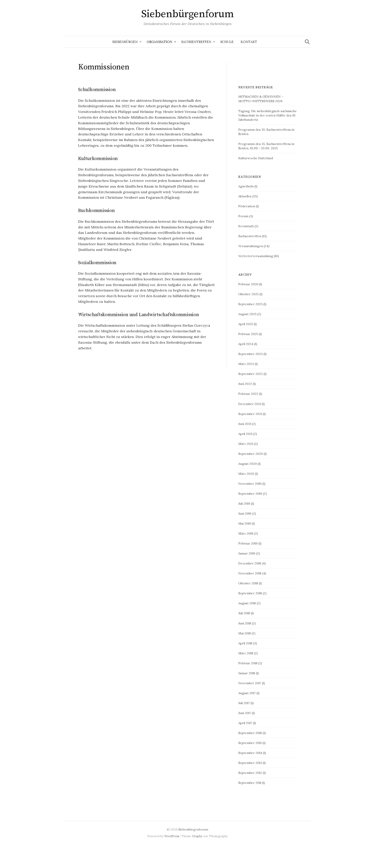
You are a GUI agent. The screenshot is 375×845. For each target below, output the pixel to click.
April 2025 (245, 324)
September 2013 (250, 763)
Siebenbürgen (125, 42)
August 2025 (247, 314)
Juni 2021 (244, 424)
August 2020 (247, 464)
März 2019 (245, 533)
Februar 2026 (248, 284)
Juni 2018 (244, 623)
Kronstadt (246, 226)
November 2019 (250, 484)
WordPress (171, 836)
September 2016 (250, 733)
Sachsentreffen (196, 42)
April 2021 (245, 434)
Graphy (197, 836)
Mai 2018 (244, 633)
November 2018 (249, 573)
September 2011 (249, 783)
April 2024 (245, 344)
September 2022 (250, 374)
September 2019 (250, 493)
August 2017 (247, 693)
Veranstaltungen (250, 246)
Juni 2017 (244, 713)
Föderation (246, 206)
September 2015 (250, 743)
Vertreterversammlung (255, 256)
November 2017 (249, 683)
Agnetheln (246, 186)
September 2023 (250, 354)
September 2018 (250, 593)
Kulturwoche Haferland (255, 158)
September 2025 (250, 304)
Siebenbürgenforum (187, 14)
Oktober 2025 (248, 294)
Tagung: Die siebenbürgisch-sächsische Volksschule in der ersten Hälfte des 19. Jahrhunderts (267, 115)
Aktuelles (245, 196)
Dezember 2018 (249, 563)
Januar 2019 (246, 553)
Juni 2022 (245, 384)
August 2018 (247, 603)
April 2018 (245, 643)
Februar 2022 (248, 394)
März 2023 (246, 364)
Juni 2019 (244, 513)
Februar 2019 (248, 543)
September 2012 (250, 773)
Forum (243, 216)
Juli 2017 (244, 703)
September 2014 (250, 753)
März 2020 (246, 474)
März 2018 (245, 653)
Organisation (159, 42)
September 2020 (250, 454)
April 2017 (245, 723)
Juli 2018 (244, 613)
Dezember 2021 (249, 404)
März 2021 (245, 444)
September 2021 (250, 414)
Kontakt (249, 42)
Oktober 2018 (248, 583)
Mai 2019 (244, 523)
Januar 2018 (246, 673)
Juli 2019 (244, 503)
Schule (227, 42)
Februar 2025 (248, 334)
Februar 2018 (247, 663)
